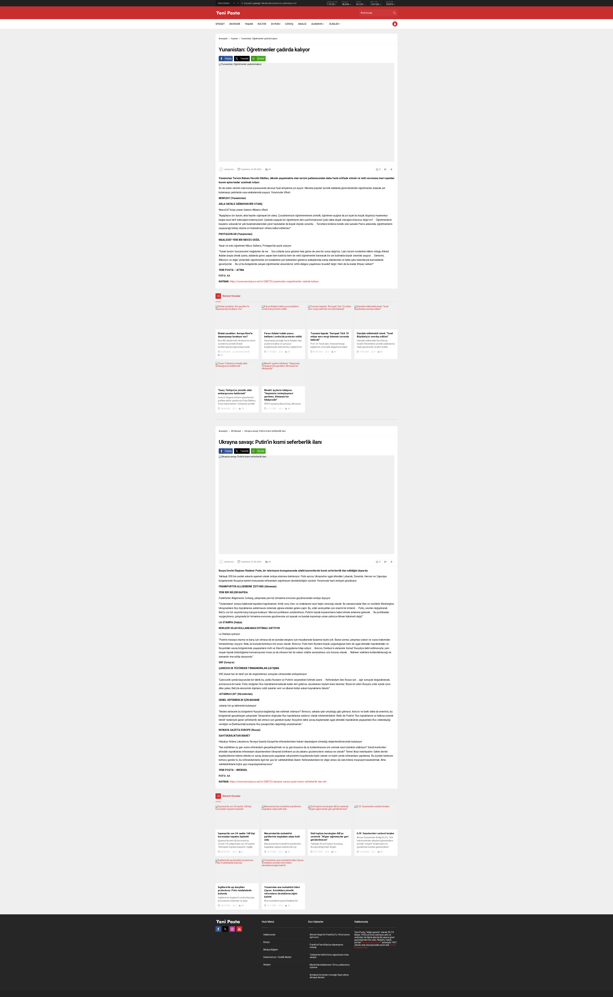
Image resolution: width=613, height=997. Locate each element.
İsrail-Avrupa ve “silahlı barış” (257, 3)
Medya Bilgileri (270, 949)
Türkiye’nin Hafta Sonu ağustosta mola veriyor (329, 956)
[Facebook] (218, 929)
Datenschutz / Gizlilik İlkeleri (277, 957)
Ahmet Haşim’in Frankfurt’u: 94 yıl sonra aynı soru (330, 935)
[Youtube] (239, 929)
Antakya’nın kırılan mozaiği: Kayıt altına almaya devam (329, 976)
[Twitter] (225, 929)
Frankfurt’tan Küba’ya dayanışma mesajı (326, 945)
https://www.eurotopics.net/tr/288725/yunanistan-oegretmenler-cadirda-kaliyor (274, 281)
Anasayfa (223, 38)
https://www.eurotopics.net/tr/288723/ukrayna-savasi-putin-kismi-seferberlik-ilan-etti (278, 781)
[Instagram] (232, 929)
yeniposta (229, 169)
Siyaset (234, 38)
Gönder (261, 58)
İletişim (267, 964)
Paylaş (228, 58)
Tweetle (244, 58)
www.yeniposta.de (371, 942)
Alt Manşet (236, 431)
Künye (266, 942)
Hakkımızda (269, 934)
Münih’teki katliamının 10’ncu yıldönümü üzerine (330, 966)
